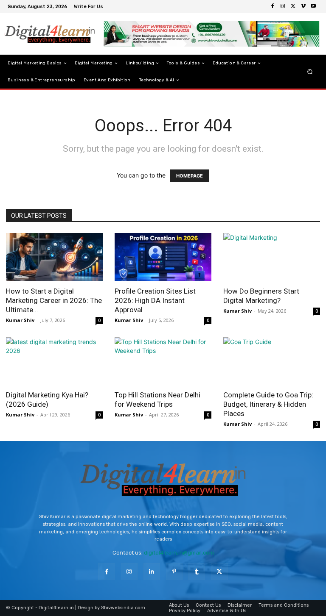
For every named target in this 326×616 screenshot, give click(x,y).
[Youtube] (313, 6)
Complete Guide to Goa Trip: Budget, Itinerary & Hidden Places (268, 404)
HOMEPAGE (189, 176)
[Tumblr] (196, 571)
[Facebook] (272, 6)
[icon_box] (89, 7)
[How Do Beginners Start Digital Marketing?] (271, 257)
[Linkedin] (151, 571)
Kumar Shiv (20, 320)
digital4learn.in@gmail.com (179, 552)
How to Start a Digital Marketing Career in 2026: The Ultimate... (54, 300)
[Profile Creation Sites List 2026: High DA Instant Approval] (163, 257)
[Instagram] (283, 6)
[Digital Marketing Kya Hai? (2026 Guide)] (54, 361)
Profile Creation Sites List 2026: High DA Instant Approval (155, 300)
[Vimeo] (303, 6)
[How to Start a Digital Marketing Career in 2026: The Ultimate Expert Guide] (54, 257)
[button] (310, 72)
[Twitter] (293, 6)
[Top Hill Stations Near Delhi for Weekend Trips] (163, 361)
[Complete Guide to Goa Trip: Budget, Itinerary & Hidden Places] (271, 361)
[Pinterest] (174, 571)
